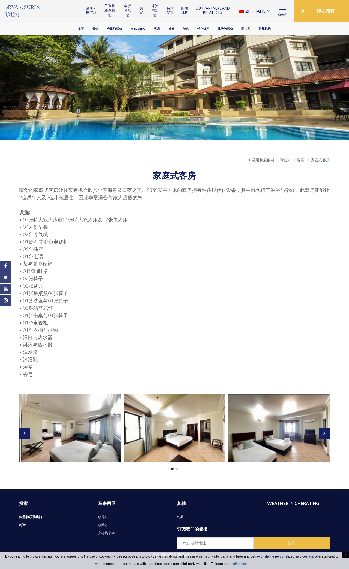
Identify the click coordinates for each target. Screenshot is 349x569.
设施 (171, 28)
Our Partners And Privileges (212, 10)
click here (240, 564)
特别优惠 (170, 10)
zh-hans (255, 10)
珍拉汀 (285, 160)
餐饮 (95, 28)
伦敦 (180, 517)
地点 (186, 28)
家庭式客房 (320, 160)
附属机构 (184, 10)
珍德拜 (103, 517)
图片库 (245, 28)
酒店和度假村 (91, 10)
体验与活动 (154, 10)
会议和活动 (127, 10)
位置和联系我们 (109, 10)
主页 (81, 28)
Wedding (138, 28)
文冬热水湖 (106, 533)
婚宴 (141, 10)
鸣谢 (22, 525)
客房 (157, 28)
